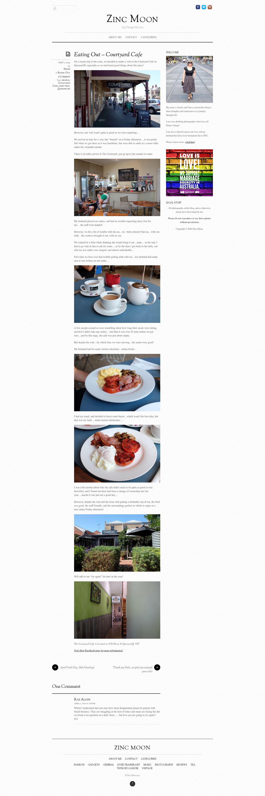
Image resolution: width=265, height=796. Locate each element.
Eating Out (64, 72)
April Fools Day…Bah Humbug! (74, 668)
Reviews (182, 765)
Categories (149, 37)
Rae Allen (82, 699)
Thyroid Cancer (127, 768)
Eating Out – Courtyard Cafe (108, 55)
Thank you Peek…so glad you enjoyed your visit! (135, 670)
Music (147, 765)
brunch (65, 80)
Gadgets (94, 765)
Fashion (79, 765)
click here (190, 142)
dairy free (64, 86)
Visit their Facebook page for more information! (98, 650)
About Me (115, 37)
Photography (164, 765)
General (108, 765)
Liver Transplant (128, 765)
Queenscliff (64, 89)
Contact (131, 37)
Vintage (147, 768)
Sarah (67, 69)
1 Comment (64, 76)
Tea (193, 765)
